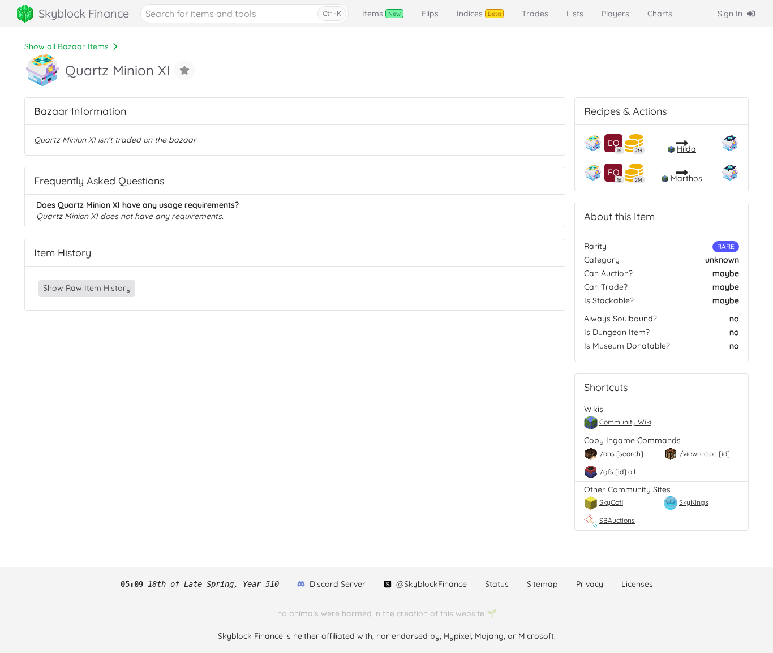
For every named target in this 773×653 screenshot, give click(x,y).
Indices (479, 13)
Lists (574, 13)
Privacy (589, 584)
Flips (430, 13)
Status (497, 584)
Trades (535, 13)
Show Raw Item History (87, 288)
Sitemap (542, 584)
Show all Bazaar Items (66, 46)
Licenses (637, 584)
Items (381, 13)
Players (615, 13)
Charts (659, 13)
